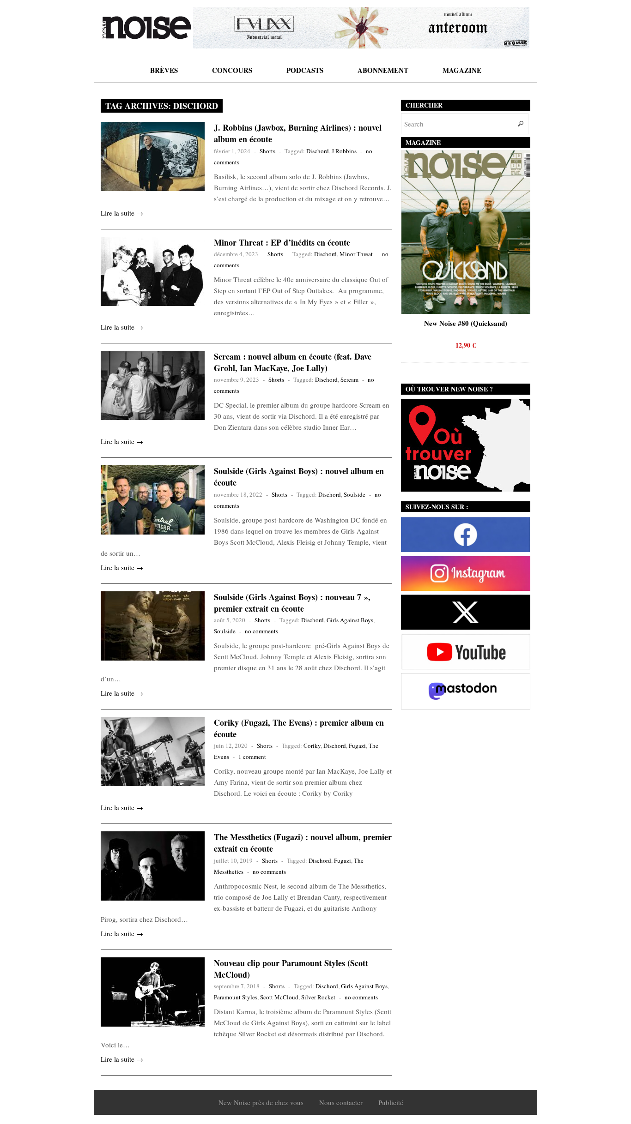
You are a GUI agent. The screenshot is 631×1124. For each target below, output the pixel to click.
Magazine (462, 70)
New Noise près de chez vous (260, 1102)
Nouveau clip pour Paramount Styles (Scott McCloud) (291, 968)
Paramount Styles (235, 997)
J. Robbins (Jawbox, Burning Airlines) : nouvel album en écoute (298, 133)
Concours (232, 70)
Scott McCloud (279, 997)
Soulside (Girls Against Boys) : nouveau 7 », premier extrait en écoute (292, 602)
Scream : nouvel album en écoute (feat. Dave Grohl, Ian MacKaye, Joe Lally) (292, 362)
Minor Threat (356, 254)
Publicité (390, 1102)
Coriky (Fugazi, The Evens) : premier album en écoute (299, 728)
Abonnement (383, 70)
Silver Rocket (318, 997)
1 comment (252, 756)
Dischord (317, 151)
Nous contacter (341, 1102)
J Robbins (344, 151)
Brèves (164, 70)
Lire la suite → (122, 212)
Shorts (267, 151)
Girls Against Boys (350, 620)
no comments (261, 631)
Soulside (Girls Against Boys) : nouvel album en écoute (299, 476)
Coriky (312, 745)
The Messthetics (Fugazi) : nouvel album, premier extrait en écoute (303, 842)
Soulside (354, 494)
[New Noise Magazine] (147, 27)
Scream (349, 379)
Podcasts (304, 70)
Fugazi (357, 745)
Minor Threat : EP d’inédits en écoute (282, 242)
